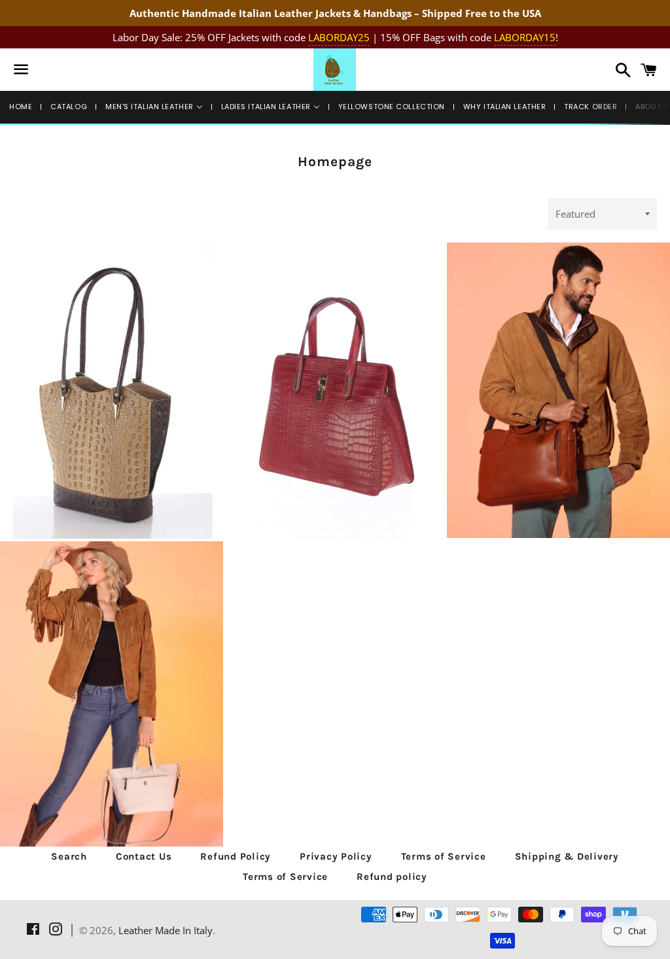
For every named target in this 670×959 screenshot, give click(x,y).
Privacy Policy (336, 856)
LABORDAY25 (339, 37)
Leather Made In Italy (165, 930)
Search (69, 856)
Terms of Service (443, 856)
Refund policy (392, 877)
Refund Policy (235, 856)
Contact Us (144, 856)
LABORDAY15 (524, 37)
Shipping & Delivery (567, 856)
